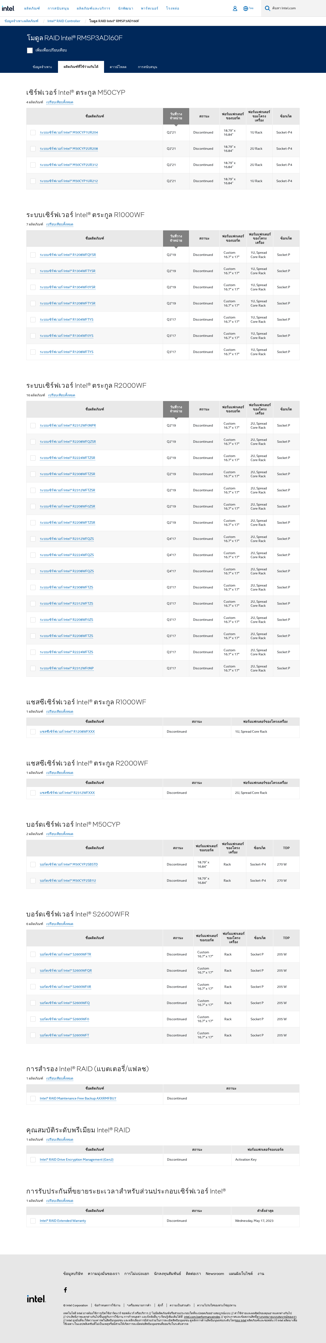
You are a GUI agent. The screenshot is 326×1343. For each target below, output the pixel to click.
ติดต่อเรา (193, 1273)
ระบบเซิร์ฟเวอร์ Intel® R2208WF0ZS (66, 619)
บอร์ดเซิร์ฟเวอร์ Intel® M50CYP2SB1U (68, 880)
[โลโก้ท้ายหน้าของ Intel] (36, 1298)
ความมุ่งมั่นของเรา (104, 1273)
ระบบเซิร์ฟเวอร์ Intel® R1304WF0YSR (67, 287)
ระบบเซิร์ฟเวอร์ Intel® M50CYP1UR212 (69, 181)
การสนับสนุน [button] (58, 8)
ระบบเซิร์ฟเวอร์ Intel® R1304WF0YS (66, 335)
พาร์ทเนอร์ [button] (149, 8)
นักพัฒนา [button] (125, 8)
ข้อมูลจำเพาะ (42, 67)
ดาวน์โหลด (118, 67)
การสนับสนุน (147, 67)
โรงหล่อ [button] (172, 8)
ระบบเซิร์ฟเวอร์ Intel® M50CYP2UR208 (69, 148)
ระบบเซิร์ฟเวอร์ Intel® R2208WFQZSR (68, 441)
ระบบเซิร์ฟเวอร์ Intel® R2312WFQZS (67, 539)
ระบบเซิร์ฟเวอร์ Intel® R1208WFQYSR (68, 255)
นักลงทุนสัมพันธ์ (167, 1273)
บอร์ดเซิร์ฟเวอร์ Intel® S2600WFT (64, 1035)
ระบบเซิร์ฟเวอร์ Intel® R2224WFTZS (66, 652)
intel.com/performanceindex (202, 1316)
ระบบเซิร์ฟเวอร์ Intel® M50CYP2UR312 (69, 165)
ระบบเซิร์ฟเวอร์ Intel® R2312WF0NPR (68, 425)
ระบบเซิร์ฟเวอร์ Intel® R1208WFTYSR (67, 303)
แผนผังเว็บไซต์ (241, 1273)
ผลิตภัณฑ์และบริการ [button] (93, 8)
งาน (261, 1273)
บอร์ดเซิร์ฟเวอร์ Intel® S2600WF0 (64, 1019)
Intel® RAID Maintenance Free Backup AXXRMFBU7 (78, 1098)
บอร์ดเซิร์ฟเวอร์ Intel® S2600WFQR (66, 970)
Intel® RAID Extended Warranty (63, 1221)
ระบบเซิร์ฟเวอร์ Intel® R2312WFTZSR (67, 490)
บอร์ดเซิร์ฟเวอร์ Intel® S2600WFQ (65, 1003)
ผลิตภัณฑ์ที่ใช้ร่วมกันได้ (81, 67)
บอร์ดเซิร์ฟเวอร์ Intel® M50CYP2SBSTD (69, 864)
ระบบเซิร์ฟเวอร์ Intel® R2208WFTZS (66, 636)
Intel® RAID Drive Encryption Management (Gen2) (76, 1159)
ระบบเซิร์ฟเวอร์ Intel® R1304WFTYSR (67, 271)
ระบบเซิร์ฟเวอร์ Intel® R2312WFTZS (66, 603)
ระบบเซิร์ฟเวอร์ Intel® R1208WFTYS (66, 352)
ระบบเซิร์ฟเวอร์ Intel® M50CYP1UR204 (69, 132)
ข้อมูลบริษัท (73, 1273)
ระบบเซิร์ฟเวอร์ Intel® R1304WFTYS (66, 319)
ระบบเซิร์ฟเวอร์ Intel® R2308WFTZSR (67, 474)
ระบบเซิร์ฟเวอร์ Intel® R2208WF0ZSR (67, 506)
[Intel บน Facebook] (65, 1291)
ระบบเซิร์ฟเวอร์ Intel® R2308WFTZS (66, 587)
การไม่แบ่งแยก (136, 1273)
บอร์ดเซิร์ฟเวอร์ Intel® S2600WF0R (65, 987)
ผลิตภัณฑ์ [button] (32, 8)
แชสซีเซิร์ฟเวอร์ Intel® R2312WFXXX (67, 793)
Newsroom (215, 1273)
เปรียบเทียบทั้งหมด (59, 102)
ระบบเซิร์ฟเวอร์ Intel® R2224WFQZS (67, 555)
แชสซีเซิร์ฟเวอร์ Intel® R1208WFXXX (67, 731)
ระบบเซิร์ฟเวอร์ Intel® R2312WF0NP (67, 668)
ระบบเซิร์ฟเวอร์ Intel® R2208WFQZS (67, 571)
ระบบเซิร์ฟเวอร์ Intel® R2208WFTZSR (67, 522)
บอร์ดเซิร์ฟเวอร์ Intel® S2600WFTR (65, 954)
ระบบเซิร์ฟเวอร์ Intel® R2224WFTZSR (67, 458)
